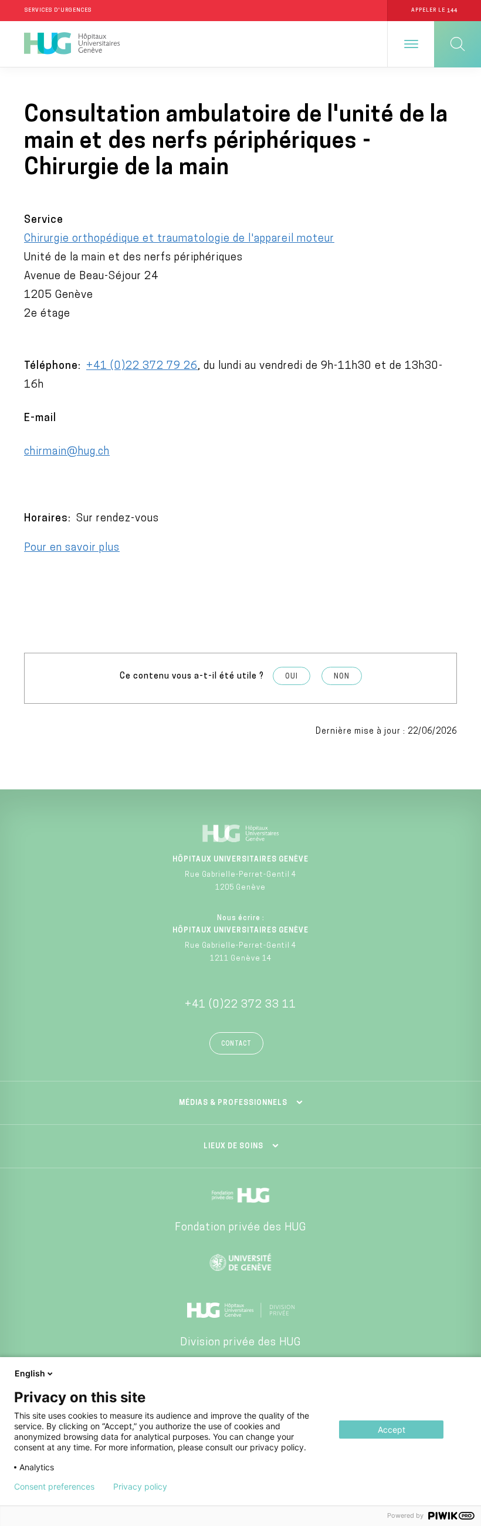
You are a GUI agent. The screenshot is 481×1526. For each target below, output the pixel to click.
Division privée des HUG (240, 1343)
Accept (391, 1430)
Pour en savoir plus (72, 548)
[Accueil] (72, 44)
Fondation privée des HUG (240, 1228)
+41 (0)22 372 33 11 (240, 1005)
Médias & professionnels (233, 1103)
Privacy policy (140, 1486)
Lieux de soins (233, 1146)
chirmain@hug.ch (67, 452)
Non (342, 676)
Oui (291, 676)
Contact (236, 1044)
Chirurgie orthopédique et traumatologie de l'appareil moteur (179, 239)
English (30, 1373)
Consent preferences (54, 1486)
